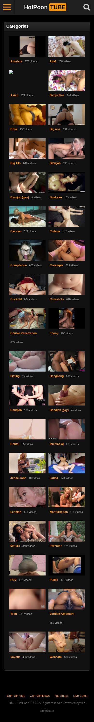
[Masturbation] (66, 497)
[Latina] (66, 463)
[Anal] (66, 46)
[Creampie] (66, 250)
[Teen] (27, 599)
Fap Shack (61, 696)
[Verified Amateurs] (66, 599)
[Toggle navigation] (7, 7)
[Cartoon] (27, 216)
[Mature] (27, 531)
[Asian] (27, 80)
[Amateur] (27, 46)
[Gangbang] (66, 361)
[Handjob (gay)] (66, 395)
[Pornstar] (66, 531)
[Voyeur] (27, 642)
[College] (66, 216)
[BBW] (27, 114)
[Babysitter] (66, 80)
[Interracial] (66, 429)
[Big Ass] (66, 114)
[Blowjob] (66, 148)
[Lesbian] (27, 497)
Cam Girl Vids (16, 696)
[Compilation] (27, 250)
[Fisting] (27, 361)
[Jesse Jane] (27, 463)
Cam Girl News (40, 696)
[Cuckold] (27, 284)
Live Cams (80, 696)
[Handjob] (27, 395)
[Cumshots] (66, 284)
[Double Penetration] (27, 318)
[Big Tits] (27, 148)
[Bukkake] (66, 182)
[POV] (27, 565)
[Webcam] (66, 642)
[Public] (66, 565)
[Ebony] (66, 318)
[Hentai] (27, 429)
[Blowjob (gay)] (27, 182)
